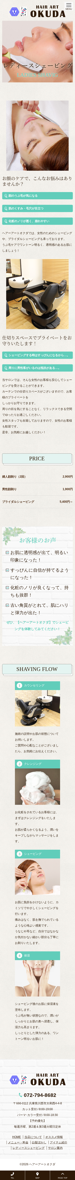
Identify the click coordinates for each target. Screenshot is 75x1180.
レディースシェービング (29, 1147)
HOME (16, 1137)
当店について (33, 1137)
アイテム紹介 (58, 1142)
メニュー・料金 (18, 1142)
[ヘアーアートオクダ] (37, 11)
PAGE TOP (62, 1178)
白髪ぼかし (39, 1142)
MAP (37, 1178)
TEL (12, 1178)
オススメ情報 (54, 1137)
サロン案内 (55, 1147)
